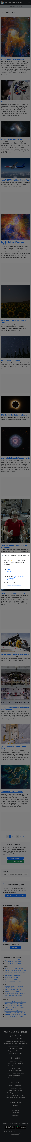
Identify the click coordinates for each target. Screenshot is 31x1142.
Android (9, 571)
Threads (9, 580)
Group (22, 576)
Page (14, 576)
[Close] (28, 555)
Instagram (10, 578)
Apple (8, 569)
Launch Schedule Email (14, 585)
